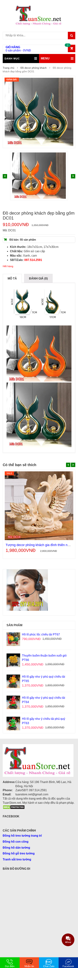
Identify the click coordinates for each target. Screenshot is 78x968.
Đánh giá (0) (38, 278)
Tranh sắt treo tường (17, 859)
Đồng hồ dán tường (16, 847)
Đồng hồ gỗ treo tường (19, 853)
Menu (45, 58)
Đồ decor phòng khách (33, 67)
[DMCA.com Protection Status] (14, 806)
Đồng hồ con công (15, 841)
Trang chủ (8, 67)
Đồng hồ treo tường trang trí (22, 835)
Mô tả (12, 278)
